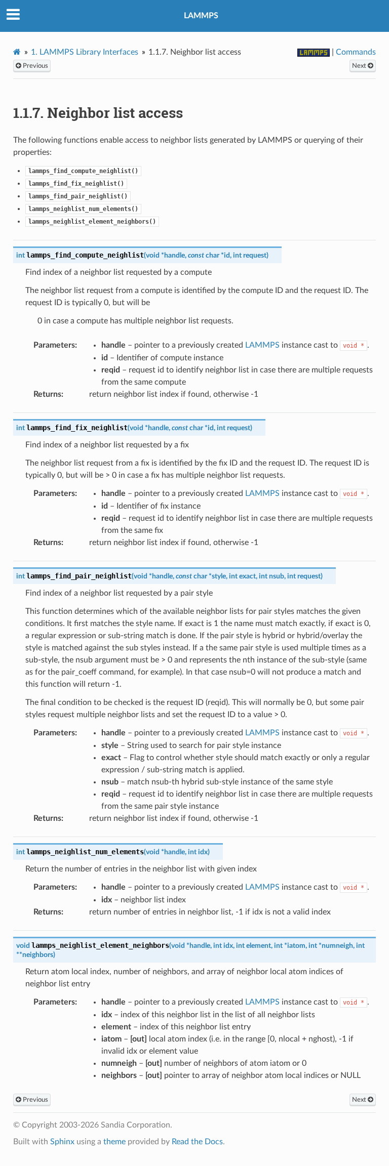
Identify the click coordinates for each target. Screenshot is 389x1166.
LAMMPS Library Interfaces (84, 52)
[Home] (17, 52)
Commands (356, 52)
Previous (34, 66)
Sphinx (62, 1142)
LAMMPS (201, 16)
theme (114, 1142)
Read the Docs (197, 1142)
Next (360, 66)
